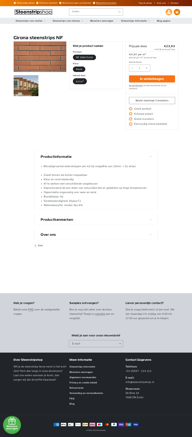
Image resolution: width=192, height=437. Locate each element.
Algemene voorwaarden (82, 377)
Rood (79, 69)
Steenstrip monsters (106, 3)
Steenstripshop (99, 430)
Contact (174, 3)
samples (100, 313)
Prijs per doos (138, 46)
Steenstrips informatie (82, 367)
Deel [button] (40, 245)
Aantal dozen (135, 62)
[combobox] (96, 12)
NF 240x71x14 (84, 57)
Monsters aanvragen (81, 372)
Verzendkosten (136, 85)
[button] (30, 21)
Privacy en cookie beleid (83, 382)
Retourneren (76, 388)
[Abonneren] (119, 343)
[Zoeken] (119, 12)
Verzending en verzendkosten (86, 393)
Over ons (161, 3)
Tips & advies (145, 3)
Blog (72, 404)
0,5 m (80, 81)
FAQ (31, 309)
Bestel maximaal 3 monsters (152, 100)
